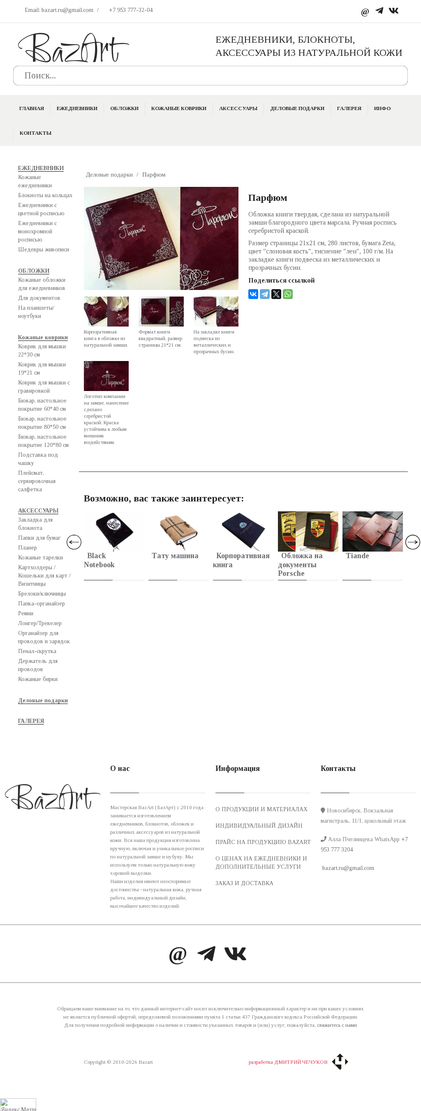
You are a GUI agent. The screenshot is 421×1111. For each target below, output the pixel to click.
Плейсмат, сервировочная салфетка (37, 481)
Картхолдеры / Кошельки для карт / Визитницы (44, 575)
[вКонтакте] (394, 11)
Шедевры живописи (43, 249)
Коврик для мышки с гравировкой (44, 387)
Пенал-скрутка (37, 651)
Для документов (39, 298)
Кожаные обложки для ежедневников (41, 284)
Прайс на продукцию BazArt (263, 842)
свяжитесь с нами (337, 1025)
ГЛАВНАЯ (31, 108)
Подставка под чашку (38, 459)
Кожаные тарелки (40, 557)
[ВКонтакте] (253, 294)
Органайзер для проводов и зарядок (44, 637)
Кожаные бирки (38, 679)
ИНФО (382, 108)
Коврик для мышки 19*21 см (42, 368)
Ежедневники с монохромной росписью (37, 231)
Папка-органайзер (41, 603)
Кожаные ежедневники (35, 181)
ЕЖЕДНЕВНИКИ (77, 108)
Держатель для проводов (38, 665)
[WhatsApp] (288, 294)
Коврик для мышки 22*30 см (42, 350)
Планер (27, 548)
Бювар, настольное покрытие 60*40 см (42, 405)
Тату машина (175, 556)
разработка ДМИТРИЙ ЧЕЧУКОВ (288, 1062)
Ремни (25, 613)
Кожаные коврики (178, 108)
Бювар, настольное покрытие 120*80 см (43, 441)
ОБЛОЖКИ (124, 108)
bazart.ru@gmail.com (347, 868)
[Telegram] (379, 11)
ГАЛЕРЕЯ (349, 108)
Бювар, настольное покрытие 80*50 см (42, 423)
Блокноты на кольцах (45, 195)
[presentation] (74, 542)
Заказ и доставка (244, 883)
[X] (276, 294)
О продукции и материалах (261, 809)
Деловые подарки (297, 108)
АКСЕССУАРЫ (238, 108)
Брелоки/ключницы (42, 594)
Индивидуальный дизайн (259, 826)
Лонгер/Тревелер (40, 623)
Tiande (357, 556)
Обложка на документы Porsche (300, 564)
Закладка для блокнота (35, 524)
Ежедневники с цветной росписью (41, 209)
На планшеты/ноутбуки (36, 312)
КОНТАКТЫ (35, 133)
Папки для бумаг (39, 538)
